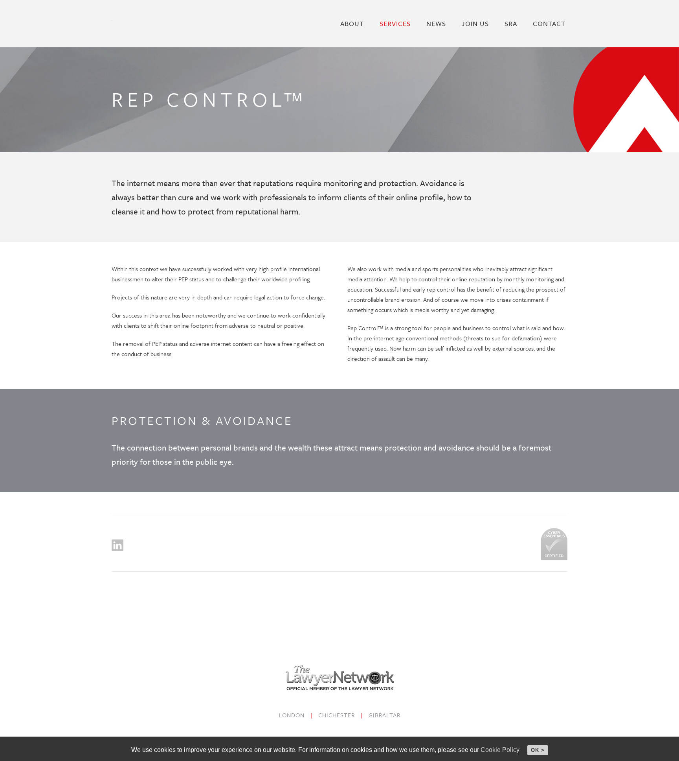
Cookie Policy (500, 749)
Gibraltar (384, 715)
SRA (511, 23)
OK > (538, 750)
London (292, 715)
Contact (549, 23)
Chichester (336, 715)
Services (395, 23)
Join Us (475, 23)
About (352, 23)
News (436, 23)
